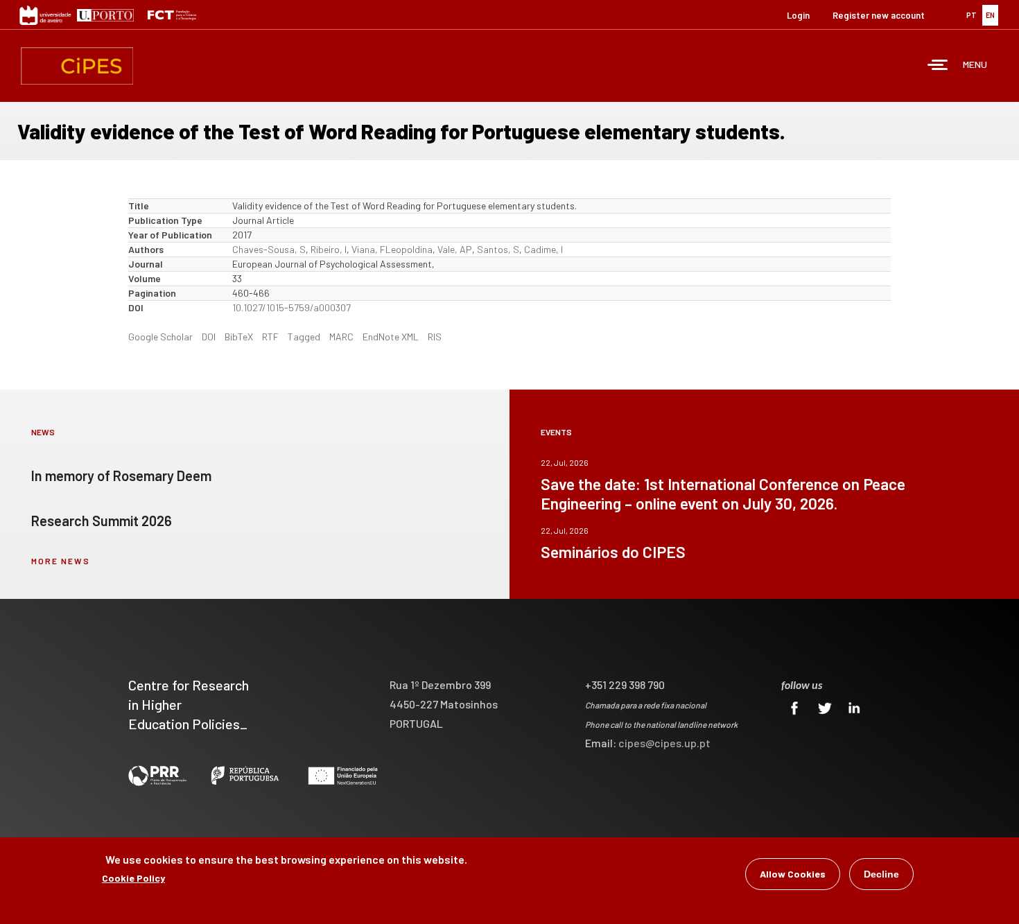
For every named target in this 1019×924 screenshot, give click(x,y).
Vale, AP (454, 249)
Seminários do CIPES (613, 551)
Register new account (879, 15)
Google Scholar (160, 336)
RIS (435, 336)
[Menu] (938, 66)
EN (990, 14)
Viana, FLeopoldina (392, 249)
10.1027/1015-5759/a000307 (291, 307)
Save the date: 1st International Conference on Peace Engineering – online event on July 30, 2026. (723, 493)
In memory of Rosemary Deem (121, 475)
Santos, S (498, 249)
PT (971, 14)
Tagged (304, 336)
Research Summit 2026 (101, 520)
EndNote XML (391, 336)
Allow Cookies (793, 874)
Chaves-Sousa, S (269, 249)
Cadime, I (543, 249)
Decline (881, 874)
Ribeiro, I (329, 249)
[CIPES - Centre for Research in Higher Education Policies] (77, 66)
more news (60, 561)
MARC (341, 336)
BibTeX (239, 336)
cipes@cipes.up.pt (664, 742)
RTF (270, 336)
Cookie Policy (133, 878)
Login (798, 15)
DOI (209, 336)
